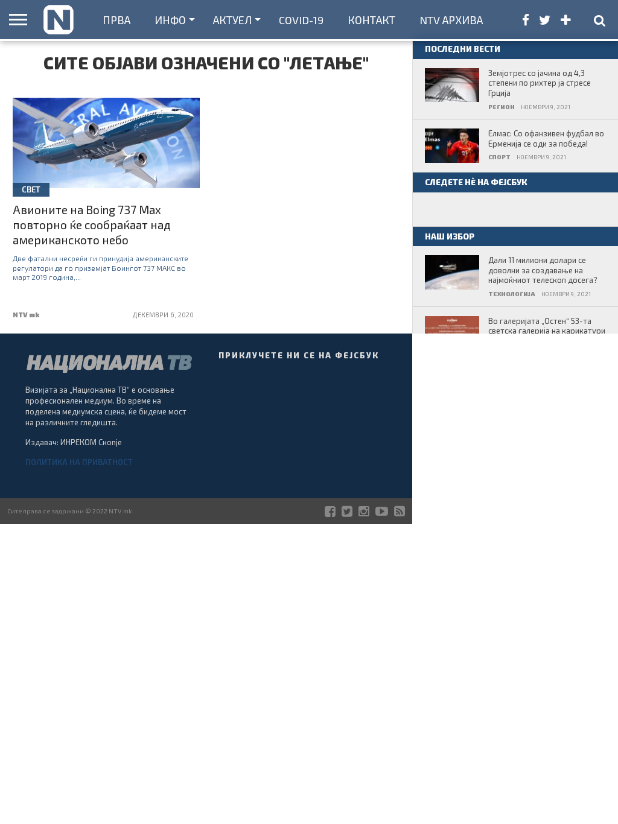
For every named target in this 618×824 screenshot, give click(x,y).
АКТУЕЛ (232, 20)
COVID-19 (301, 20)
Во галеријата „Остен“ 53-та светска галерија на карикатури (546, 326)
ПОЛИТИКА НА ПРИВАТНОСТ (79, 462)
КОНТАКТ (371, 20)
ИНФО (170, 20)
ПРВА (116, 20)
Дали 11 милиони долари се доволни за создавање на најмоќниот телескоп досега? (542, 270)
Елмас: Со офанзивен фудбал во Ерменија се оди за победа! (546, 138)
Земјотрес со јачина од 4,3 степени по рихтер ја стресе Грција (539, 83)
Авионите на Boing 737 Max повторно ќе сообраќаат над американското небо (92, 225)
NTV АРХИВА (451, 20)
